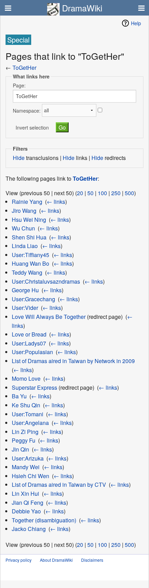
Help (136, 23)
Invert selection (32, 127)
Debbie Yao (26, 511)
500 (129, 193)
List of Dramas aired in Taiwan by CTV (59, 485)
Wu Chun (23, 228)
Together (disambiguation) (44, 520)
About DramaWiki (56, 560)
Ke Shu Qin (26, 405)
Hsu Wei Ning (29, 220)
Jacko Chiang (29, 529)
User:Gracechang (33, 299)
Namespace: (27, 110)
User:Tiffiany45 (30, 255)
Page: (19, 85)
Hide (19, 158)
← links (56, 202)
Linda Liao (25, 246)
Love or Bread (29, 334)
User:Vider (25, 308)
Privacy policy (19, 560)
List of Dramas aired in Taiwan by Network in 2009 (73, 361)
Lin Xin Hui (25, 493)
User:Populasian (32, 352)
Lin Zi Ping (25, 432)
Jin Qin (20, 449)
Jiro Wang (24, 211)
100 (102, 193)
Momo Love (26, 378)
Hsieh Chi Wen (30, 476)
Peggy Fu (23, 440)
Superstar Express (34, 387)
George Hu (25, 290)
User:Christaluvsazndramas (46, 281)
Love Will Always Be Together (49, 317)
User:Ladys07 (29, 343)
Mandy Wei (26, 467)
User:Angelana (30, 423)
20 (80, 193)
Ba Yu (19, 396)
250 (116, 193)
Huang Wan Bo (30, 263)
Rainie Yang (27, 202)
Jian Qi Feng (27, 502)
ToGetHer (24, 68)
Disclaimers (92, 560)
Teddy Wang (27, 272)
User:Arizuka (28, 458)
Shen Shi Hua (29, 237)
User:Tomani (27, 414)
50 (90, 193)
